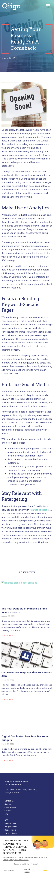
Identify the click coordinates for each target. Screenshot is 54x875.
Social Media (10, 830)
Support (8, 804)
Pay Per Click (10, 823)
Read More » (7, 635)
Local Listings (10, 833)
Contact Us (9, 801)
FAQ (6, 814)
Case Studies (10, 807)
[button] (48, 5)
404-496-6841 (21, 781)
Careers (7, 810)
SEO (6, 820)
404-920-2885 (15, 784)
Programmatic (10, 826)
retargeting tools (38, 509)
